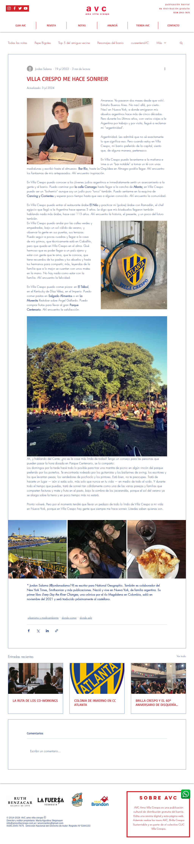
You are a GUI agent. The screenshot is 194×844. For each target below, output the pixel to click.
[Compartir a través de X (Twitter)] (38, 630)
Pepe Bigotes (43, 43)
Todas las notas (17, 43)
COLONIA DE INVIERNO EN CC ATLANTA (95, 702)
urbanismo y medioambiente (43, 617)
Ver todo (181, 656)
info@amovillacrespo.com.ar (21, 823)
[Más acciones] (165, 68)
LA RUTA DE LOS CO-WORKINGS (35, 700)
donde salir (86, 617)
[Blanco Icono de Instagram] (9, 8)
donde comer (69, 617)
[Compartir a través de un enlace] (56, 630)
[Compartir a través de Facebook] (29, 630)
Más (159, 43)
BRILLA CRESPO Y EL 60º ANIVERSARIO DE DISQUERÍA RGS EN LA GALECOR (156, 702)
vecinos (33, 608)
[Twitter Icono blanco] (20, 8)
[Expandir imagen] (37, 549)
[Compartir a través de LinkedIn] (47, 630)
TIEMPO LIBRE (51, 608)
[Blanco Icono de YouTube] (25, 8)
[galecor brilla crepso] (158, 678)
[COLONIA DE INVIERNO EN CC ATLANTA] (97, 678)
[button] (181, 42)
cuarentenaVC (140, 43)
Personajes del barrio (110, 43)
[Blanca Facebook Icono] (14, 8)
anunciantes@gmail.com (50, 823)
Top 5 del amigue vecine (74, 43)
